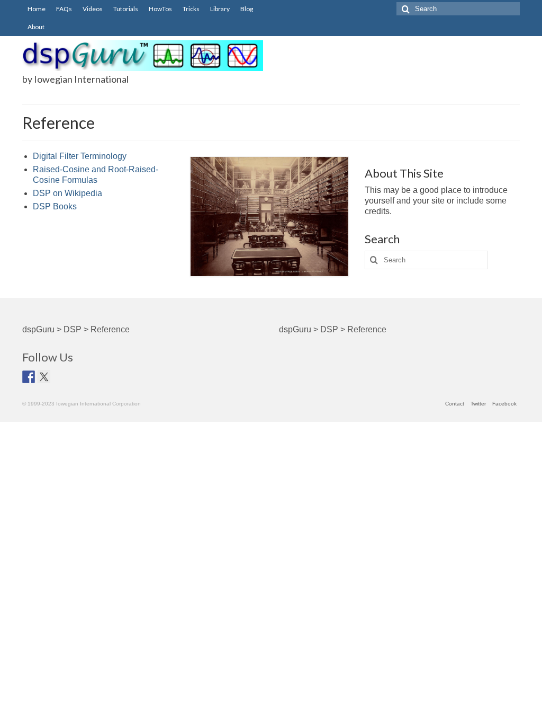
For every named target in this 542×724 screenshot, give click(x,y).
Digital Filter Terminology (80, 156)
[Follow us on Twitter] (44, 376)
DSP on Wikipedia (67, 193)
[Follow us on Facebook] (28, 376)
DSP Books (55, 206)
